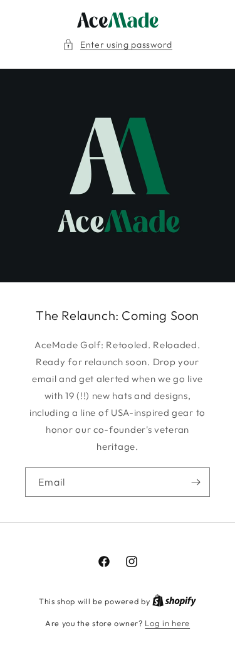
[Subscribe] (195, 482)
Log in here (167, 623)
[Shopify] (174, 601)
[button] (117, 45)
